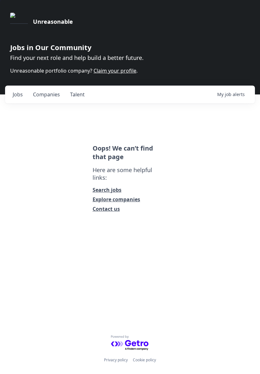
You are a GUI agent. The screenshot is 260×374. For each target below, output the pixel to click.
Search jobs (107, 189)
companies (46, 94)
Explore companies (116, 199)
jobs (18, 94)
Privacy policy (116, 360)
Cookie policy (144, 360)
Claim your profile (115, 70)
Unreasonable (53, 21)
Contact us (106, 208)
